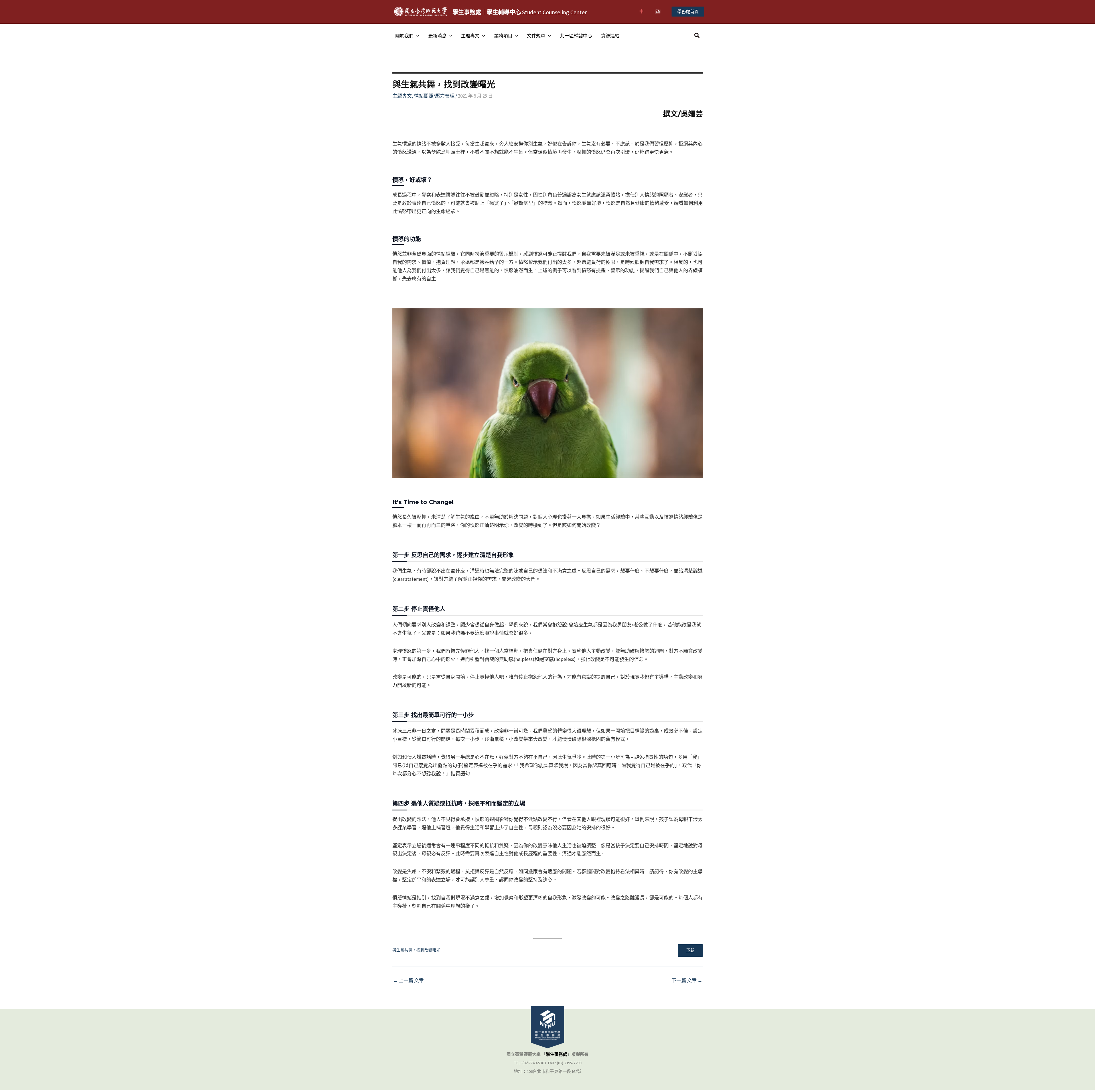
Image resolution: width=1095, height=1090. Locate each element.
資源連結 (610, 36)
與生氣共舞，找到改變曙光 (416, 950)
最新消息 (437, 36)
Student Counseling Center (520, 12)
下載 (690, 950)
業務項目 (503, 36)
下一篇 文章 (687, 980)
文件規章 (536, 36)
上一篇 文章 (408, 980)
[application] (416, 36)
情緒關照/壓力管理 (434, 96)
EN (657, 11)
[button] (688, 12)
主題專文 (470, 36)
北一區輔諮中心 (576, 36)
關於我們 (404, 36)
